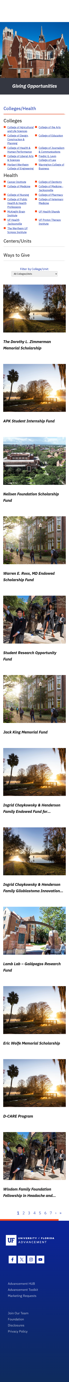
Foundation (16, 1319)
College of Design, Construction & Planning (17, 139)
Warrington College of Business (51, 166)
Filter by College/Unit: (34, 269)
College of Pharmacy (51, 194)
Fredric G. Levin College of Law (47, 158)
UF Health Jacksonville (14, 221)
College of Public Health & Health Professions (17, 203)
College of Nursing (18, 194)
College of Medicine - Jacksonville (51, 188)
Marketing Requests (22, 1296)
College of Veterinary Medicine (51, 201)
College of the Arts (50, 127)
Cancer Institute (16, 181)
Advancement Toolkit (23, 1289)
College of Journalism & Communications (51, 149)
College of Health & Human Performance (19, 149)
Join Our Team (18, 1313)
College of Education (51, 135)
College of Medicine (18, 186)
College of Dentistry (50, 181)
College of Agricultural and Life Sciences (20, 129)
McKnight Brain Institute (16, 213)
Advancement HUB (21, 1283)
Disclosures (16, 1325)
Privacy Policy (18, 1331)
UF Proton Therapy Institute (50, 221)
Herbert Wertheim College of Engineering (20, 166)
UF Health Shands (49, 211)
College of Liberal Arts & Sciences (20, 158)
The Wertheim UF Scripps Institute (17, 230)
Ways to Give (17, 255)
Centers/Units (17, 241)
